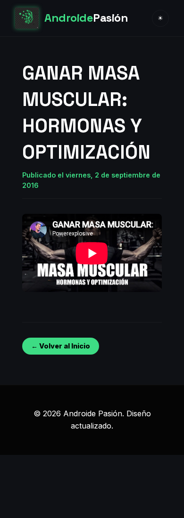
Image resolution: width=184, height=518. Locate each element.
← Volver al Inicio (60, 346)
